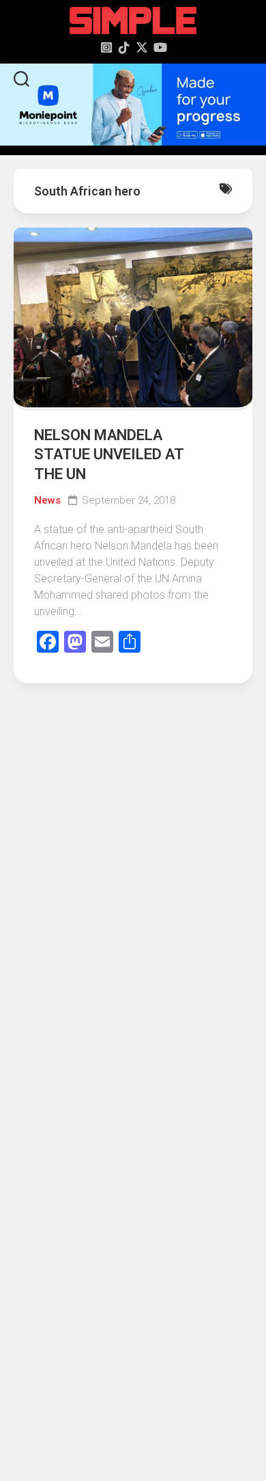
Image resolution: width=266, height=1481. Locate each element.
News (47, 500)
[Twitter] (142, 47)
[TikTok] (124, 47)
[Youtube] (159, 47)
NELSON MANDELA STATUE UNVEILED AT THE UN (108, 454)
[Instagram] (106, 47)
